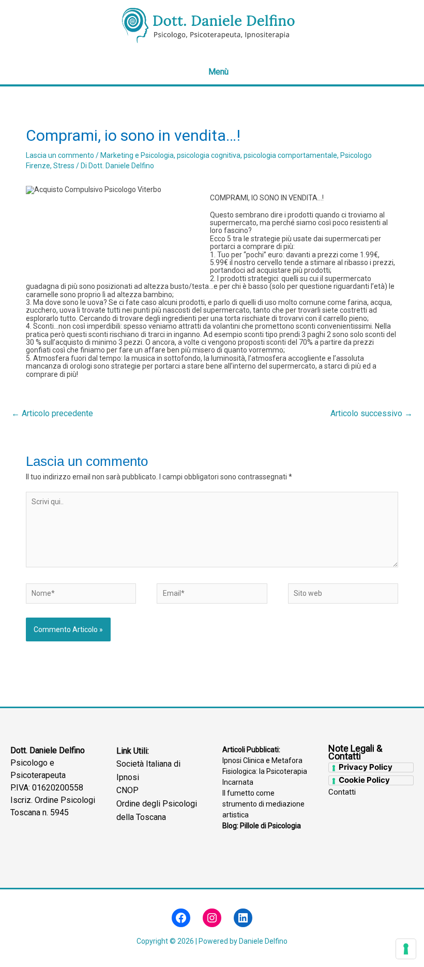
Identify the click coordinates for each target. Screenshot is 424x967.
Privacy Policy (365, 767)
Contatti (342, 792)
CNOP (127, 790)
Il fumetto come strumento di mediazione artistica (263, 804)
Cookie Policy (364, 780)
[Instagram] (212, 918)
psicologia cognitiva (208, 155)
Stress (63, 166)
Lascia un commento (60, 155)
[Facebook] (181, 918)
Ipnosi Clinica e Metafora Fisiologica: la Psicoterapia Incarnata (264, 771)
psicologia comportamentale (290, 155)
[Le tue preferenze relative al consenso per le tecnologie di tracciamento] (406, 949)
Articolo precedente (52, 413)
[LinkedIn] (243, 918)
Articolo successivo (371, 413)
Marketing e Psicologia (137, 155)
